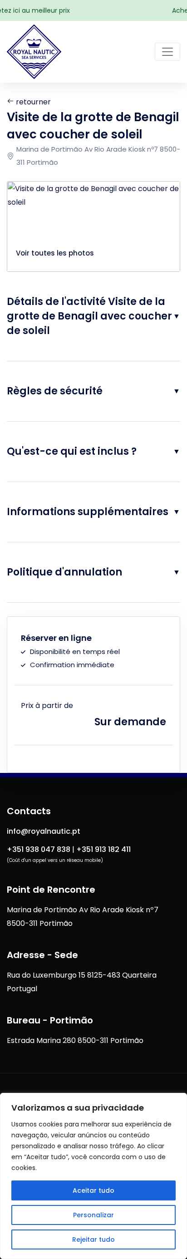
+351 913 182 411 (103, 849)
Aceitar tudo (93, 1190)
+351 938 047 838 (38, 849)
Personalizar (93, 1215)
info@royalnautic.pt (43, 831)
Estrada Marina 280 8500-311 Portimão (75, 1040)
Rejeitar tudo (93, 1239)
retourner (32, 102)
